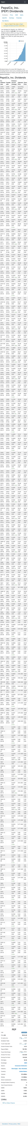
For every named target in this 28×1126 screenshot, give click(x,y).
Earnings (11, 18)
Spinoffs (4, 18)
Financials (19, 18)
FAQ (19, 1124)
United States (23, 1071)
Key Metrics (5, 20)
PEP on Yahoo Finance (9, 1103)
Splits (21, 15)
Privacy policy (13, 1124)
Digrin (3, 2)
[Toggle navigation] (25, 2)
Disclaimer (5, 1124)
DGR (16, 15)
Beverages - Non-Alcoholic (19, 1068)
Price (11, 15)
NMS (25, 1063)
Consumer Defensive (21, 1065)
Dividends (5, 15)
